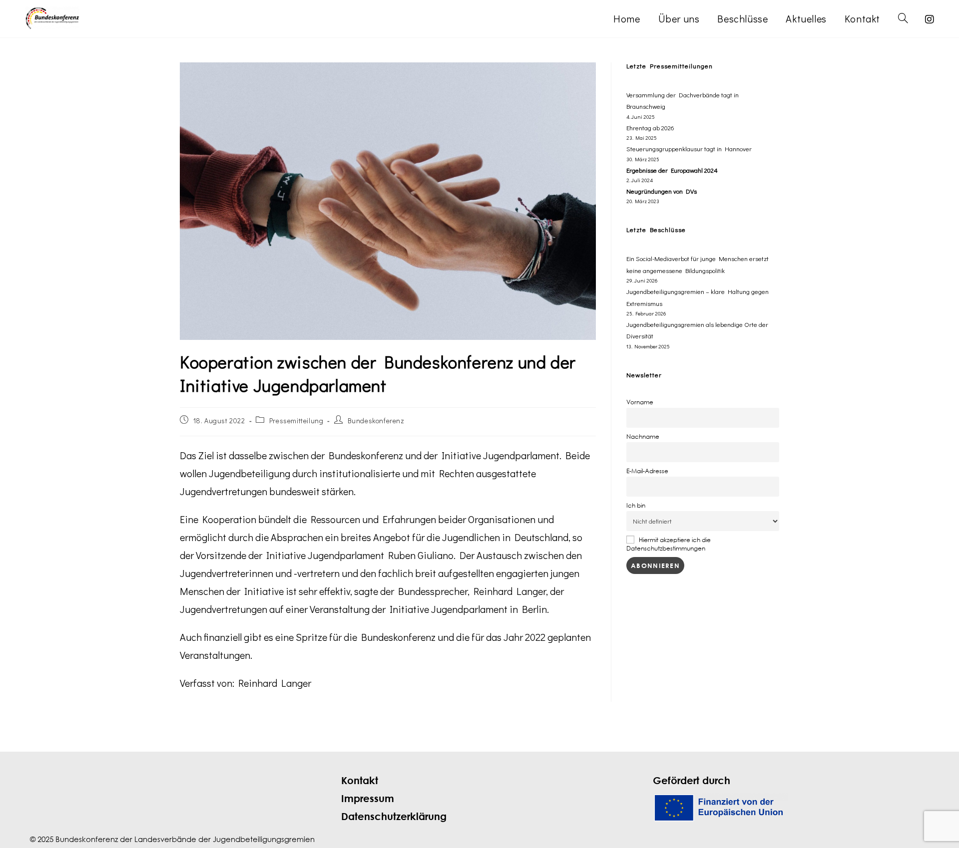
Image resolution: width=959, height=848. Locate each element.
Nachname (642, 436)
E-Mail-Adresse (647, 471)
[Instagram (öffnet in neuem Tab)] (929, 19)
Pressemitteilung (296, 420)
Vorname (639, 402)
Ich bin (635, 505)
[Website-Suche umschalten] (903, 18)
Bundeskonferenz (376, 420)
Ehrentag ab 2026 (650, 127)
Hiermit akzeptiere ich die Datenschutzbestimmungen (668, 544)
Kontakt (359, 780)
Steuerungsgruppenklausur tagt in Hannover (689, 148)
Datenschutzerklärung (394, 816)
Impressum (367, 798)
